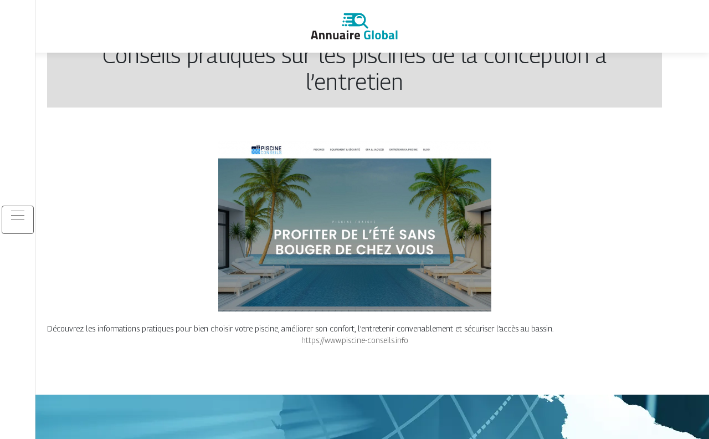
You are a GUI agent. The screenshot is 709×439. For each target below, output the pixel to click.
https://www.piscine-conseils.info (354, 340)
